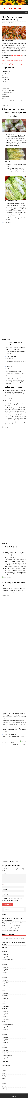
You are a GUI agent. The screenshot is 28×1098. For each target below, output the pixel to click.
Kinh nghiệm (5, 1073)
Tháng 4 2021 (5, 1042)
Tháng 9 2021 (5, 1029)
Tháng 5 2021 (5, 1040)
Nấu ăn (3, 1081)
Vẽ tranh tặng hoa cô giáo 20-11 (10, 930)
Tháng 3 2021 (5, 1045)
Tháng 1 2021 (5, 1050)
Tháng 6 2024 (5, 972)
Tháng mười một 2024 (7, 959)
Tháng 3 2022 (5, 1014)
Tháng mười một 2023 (7, 988)
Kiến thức (4, 1070)
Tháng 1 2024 (5, 982)
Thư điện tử (4, 889)
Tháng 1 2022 (5, 1019)
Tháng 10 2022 (5, 1003)
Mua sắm (4, 1078)
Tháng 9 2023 (5, 993)
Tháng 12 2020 (5, 1052)
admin (11, 22)
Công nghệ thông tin (7, 1065)
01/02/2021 (5, 22)
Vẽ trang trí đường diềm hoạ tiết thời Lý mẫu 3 (13, 928)
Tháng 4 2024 (5, 977)
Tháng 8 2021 (5, 1032)
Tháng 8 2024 (5, 967)
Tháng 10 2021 (5, 1027)
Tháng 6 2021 (5, 1037)
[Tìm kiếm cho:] (14, 909)
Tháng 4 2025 (5, 954)
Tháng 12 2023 (5, 985)
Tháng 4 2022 (5, 1011)
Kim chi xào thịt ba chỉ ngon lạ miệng (12, 60)
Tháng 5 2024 (5, 975)
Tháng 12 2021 (5, 1021)
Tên (3, 884)
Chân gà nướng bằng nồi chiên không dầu (13, 64)
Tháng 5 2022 (5, 1008)
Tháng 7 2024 (5, 970)
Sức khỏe (4, 1086)
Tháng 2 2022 (5, 1016)
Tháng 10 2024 (5, 962)
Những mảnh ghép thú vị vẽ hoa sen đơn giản (13, 923)
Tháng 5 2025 (5, 951)
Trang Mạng (5, 894)
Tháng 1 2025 (5, 957)
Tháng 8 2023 (5, 995)
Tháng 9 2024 (5, 964)
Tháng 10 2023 (5, 990)
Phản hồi (4, 873)
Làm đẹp (4, 1076)
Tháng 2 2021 (5, 1047)
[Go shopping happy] (14, 4)
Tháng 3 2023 (5, 998)
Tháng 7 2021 (5, 1034)
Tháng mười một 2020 (7, 1055)
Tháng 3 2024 (5, 980)
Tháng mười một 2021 (7, 1024)
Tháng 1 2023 (5, 1001)
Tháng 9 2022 (5, 1006)
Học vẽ (3, 1068)
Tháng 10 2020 (5, 1058)
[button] (26, 13)
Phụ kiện (4, 1083)
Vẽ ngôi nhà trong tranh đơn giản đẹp (11, 925)
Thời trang (4, 1088)
